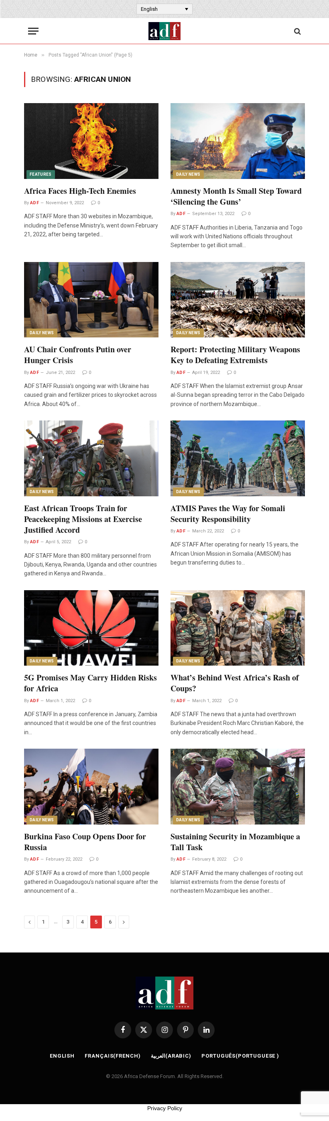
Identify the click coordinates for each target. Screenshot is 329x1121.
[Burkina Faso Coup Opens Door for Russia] (91, 786)
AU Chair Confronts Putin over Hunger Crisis (77, 355)
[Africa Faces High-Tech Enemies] (91, 141)
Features (41, 174)
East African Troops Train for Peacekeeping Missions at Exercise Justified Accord (83, 519)
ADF (34, 202)
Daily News (188, 174)
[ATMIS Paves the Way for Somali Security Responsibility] (238, 458)
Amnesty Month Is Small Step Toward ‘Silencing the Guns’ (236, 196)
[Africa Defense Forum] (164, 31)
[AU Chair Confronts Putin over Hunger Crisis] (91, 299)
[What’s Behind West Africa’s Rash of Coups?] (238, 628)
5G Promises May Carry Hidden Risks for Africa (90, 683)
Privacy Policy (164, 1108)
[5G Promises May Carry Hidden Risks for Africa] (91, 628)
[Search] (296, 31)
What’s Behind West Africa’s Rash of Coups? (235, 683)
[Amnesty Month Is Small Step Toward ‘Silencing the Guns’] (238, 141)
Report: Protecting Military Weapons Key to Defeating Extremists (235, 355)
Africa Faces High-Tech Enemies (80, 190)
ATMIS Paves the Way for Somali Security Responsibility (228, 513)
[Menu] (33, 31)
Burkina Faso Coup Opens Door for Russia (85, 842)
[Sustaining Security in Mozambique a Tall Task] (238, 786)
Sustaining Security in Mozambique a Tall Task (235, 842)
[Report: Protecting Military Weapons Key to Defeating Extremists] (238, 299)
